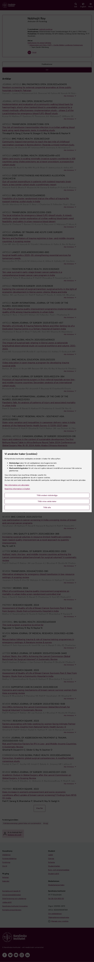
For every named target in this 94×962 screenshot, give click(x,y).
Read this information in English (17, 489)
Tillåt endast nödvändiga (47, 495)
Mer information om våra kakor (17, 485)
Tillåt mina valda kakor (47, 501)
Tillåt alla (47, 507)
